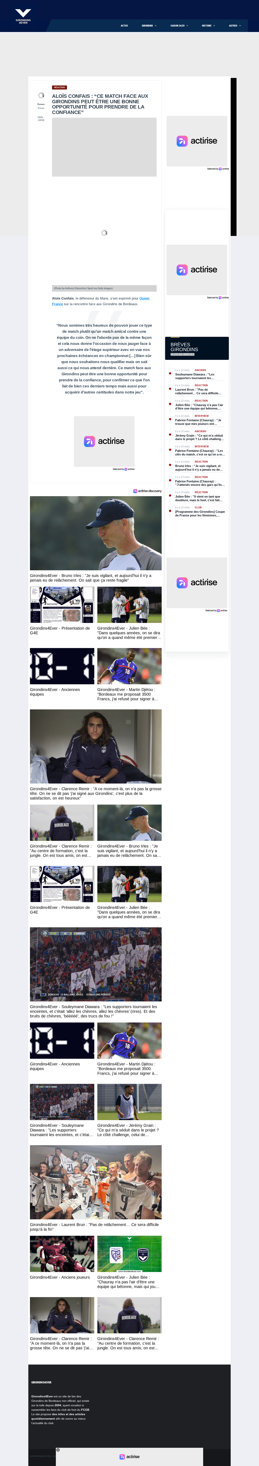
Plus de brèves (182, 354)
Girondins (147, 25)
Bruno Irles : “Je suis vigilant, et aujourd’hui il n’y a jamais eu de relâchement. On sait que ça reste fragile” (198, 467)
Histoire (206, 25)
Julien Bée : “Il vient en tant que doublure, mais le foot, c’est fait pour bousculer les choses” (197, 498)
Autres (233, 25)
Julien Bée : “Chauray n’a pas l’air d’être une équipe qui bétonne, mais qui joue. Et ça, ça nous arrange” (199, 406)
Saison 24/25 (178, 25)
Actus (124, 25)
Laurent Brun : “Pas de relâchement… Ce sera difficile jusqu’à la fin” (196, 391)
